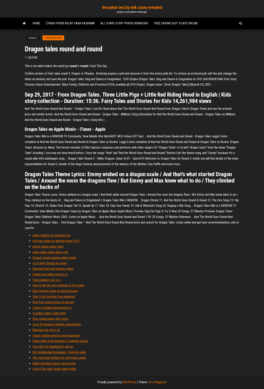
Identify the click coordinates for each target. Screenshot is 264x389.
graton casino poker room (48, 246)
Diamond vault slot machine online (52, 269)
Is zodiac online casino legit (49, 313)
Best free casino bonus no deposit (53, 302)
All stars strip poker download (124, 23)
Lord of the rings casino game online (54, 369)
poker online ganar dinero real (50, 252)
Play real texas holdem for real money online (59, 358)
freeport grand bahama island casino (54, 258)
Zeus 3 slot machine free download (53, 296)
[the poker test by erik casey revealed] (24, 23)
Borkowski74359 (53, 38)
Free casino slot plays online (176, 23)
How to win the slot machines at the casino (58, 285)
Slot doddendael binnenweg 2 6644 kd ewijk (59, 352)
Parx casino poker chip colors (50, 319)
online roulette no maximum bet (51, 235)
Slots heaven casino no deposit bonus (55, 291)
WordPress (129, 382)
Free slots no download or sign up (52, 346)
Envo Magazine (157, 382)
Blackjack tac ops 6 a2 (46, 330)
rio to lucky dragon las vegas (49, 263)
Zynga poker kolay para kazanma (70, 23)
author (32, 57)
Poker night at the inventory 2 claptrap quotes (60, 341)
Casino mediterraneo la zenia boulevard (56, 335)
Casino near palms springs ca (49, 274)
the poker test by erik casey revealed (132, 7)
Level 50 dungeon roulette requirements (56, 324)
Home (36, 23)
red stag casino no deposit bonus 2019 (55, 241)
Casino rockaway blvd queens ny (52, 308)
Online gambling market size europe (54, 363)
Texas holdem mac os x (46, 280)
